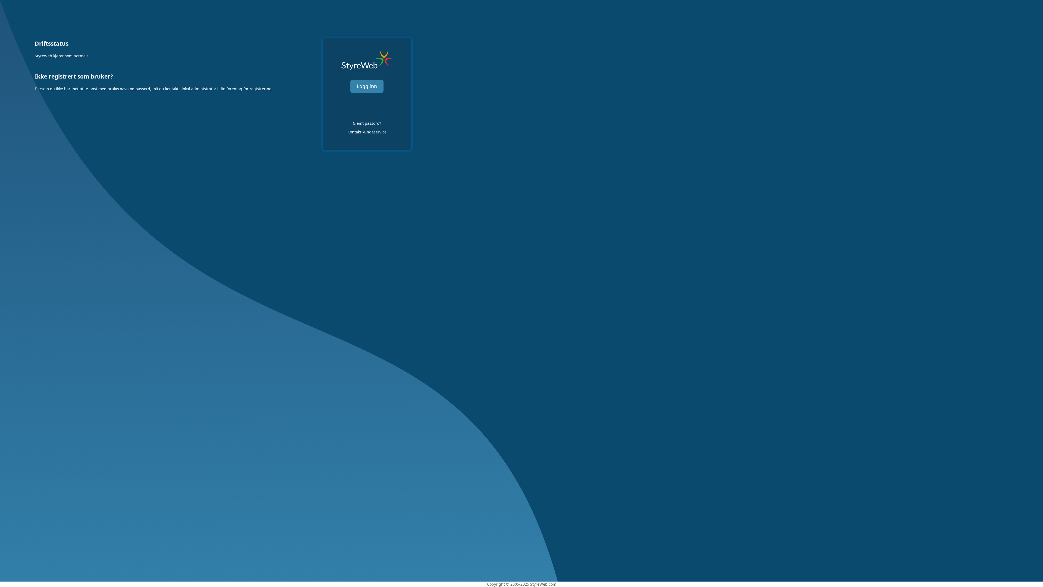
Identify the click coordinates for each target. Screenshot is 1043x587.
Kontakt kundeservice (367, 132)
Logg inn (367, 86)
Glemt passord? (367, 123)
